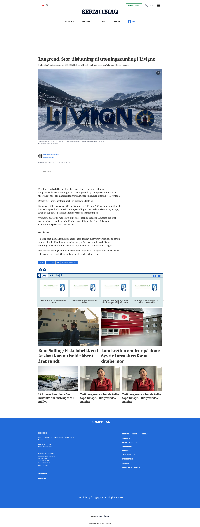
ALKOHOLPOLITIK (128, 455)
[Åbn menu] (157, 5)
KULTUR (102, 21)
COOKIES (125, 463)
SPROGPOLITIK (127, 446)
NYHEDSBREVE (127, 459)
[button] (154, 276)
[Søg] (47, 5)
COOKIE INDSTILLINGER (131, 467)
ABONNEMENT (43, 473)
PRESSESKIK (126, 450)
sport (41, 262)
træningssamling (69, 262)
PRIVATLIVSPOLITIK (129, 442)
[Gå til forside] (100, 12)
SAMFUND (69, 21)
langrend (51, 262)
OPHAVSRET (126, 438)
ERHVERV (86, 21)
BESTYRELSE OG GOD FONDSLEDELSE (135, 434)
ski (58, 262)
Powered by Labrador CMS (100, 523)
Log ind (151, 5)
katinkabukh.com (102, 516)
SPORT (117, 21)
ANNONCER (42, 478)
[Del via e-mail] (44, 270)
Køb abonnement (134, 5)
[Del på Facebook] (40, 270)
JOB (133, 21)
